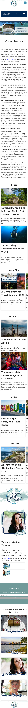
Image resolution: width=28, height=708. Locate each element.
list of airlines (10, 59)
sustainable (7, 558)
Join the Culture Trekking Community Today (14, 592)
